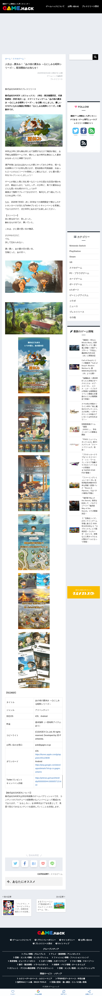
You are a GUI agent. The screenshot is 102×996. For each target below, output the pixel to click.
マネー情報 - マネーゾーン (83, 961)
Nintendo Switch (77, 246)
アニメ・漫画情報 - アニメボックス (65, 954)
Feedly (92, 135)
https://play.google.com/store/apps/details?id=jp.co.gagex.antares (48, 768)
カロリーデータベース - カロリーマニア (35, 979)
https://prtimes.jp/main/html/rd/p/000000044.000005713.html (48, 781)
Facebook (84, 135)
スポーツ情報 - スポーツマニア (54, 961)
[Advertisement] (51, 32)
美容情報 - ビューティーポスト (23, 961)
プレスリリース (76, 312)
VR (70, 262)
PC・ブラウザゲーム (79, 273)
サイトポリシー (68, 940)
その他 (72, 317)
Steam (72, 257)
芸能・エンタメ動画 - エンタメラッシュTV (77, 968)
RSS (83, 147)
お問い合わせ (73, 6)
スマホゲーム (57, 874)
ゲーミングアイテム (78, 295)
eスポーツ (74, 290)
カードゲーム (75, 279)
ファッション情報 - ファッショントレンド (71, 957)
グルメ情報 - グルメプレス (34, 954)
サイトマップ (63, 944)
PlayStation (75, 251)
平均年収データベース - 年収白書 (71, 979)
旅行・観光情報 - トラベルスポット (33, 965)
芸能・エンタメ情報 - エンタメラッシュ (31, 957)
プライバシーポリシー (46, 940)
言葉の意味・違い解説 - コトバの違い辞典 (69, 982)
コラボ (72, 301)
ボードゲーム (75, 284)
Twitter (76, 135)
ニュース (73, 306)
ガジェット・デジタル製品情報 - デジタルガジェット (31, 968)
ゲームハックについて (55, 6)
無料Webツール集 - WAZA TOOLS (31, 982)
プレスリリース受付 (90, 6)
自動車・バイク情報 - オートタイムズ (69, 965)
